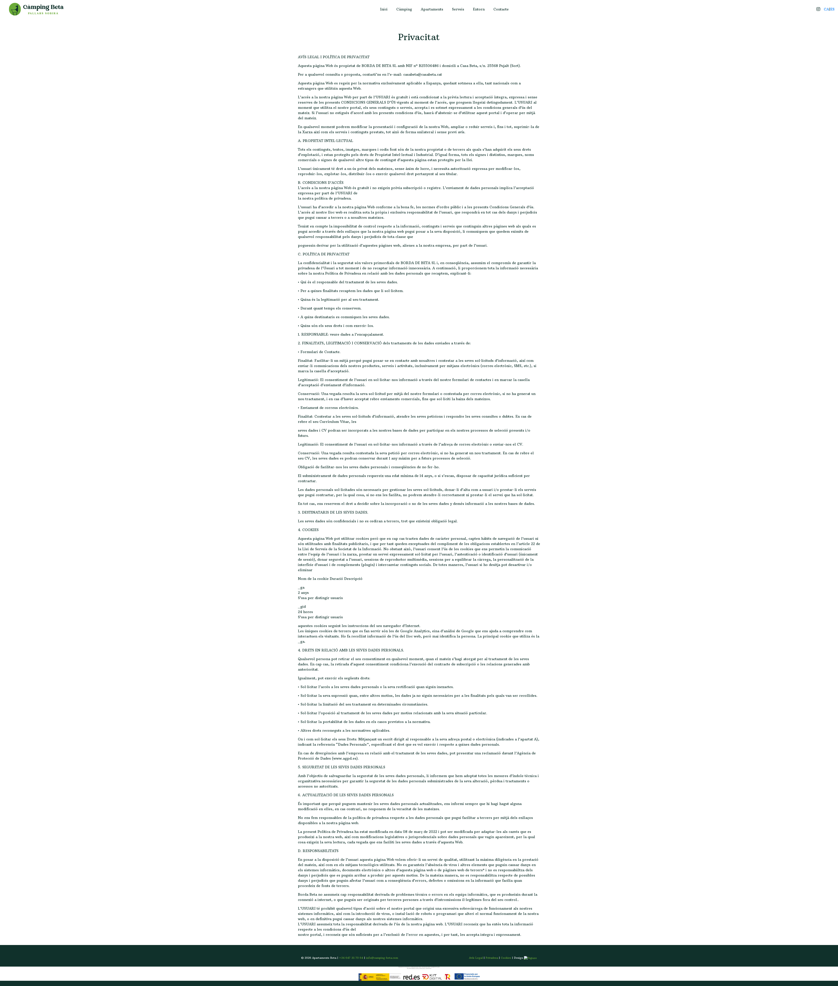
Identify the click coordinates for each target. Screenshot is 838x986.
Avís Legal (476, 957)
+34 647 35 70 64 (351, 957)
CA (826, 9)
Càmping (404, 9)
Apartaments (432, 9)
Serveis (458, 9)
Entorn (479, 9)
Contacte (501, 9)
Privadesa (492, 957)
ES (832, 9)
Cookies (506, 957)
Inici (384, 9)
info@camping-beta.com (382, 957)
